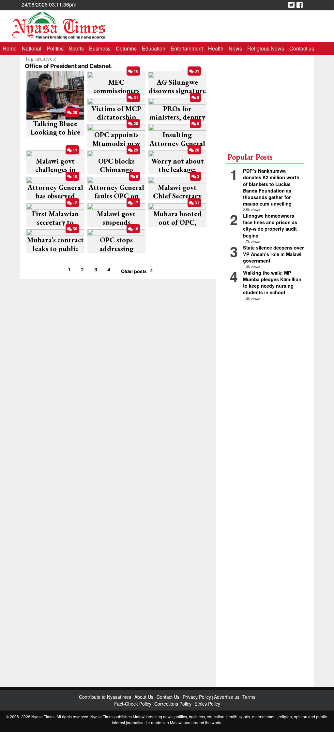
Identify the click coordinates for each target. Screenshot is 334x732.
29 (135, 150)
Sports (76, 48)
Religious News (265, 48)
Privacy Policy (197, 697)
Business (100, 48)
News (235, 48)
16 (135, 71)
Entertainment (187, 48)
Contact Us (169, 697)
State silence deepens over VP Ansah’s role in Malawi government (273, 254)
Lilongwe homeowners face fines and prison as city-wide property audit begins (270, 225)
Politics (55, 48)
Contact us (301, 48)
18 (135, 229)
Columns (126, 48)
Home (10, 48)
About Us (144, 697)
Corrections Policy (172, 703)
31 (196, 71)
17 (135, 203)
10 (74, 176)
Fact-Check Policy (132, 703)
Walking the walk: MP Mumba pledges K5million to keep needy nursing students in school (272, 282)
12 (74, 203)
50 (74, 229)
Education (153, 48)
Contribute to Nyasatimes (105, 697)
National (31, 48)
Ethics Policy (207, 703)
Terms (248, 697)
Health (215, 48)
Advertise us (226, 697)
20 (74, 112)
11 (74, 150)
